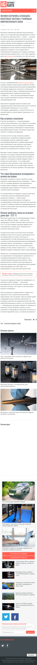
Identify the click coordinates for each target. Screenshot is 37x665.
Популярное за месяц (18, 557)
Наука (19, 323)
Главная (3, 25)
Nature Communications (26, 82)
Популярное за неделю (18, 554)
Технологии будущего (10, 323)
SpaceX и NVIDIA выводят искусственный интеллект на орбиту (25, 605)
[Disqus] (18, 448)
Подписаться (30, 632)
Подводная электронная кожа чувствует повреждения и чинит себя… (25, 584)
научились (10, 56)
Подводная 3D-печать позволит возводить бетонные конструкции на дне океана (17, 274)
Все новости (29, 22)
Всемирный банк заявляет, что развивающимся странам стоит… (25, 573)
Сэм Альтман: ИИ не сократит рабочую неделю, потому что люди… (25, 563)
